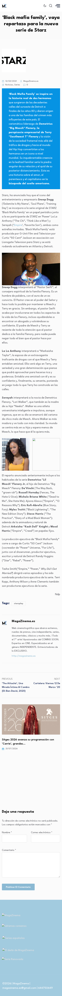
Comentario (9, 850)
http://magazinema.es (24, 656)
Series (17, 85)
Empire (18, 225)
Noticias (9, 85)
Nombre (7, 832)
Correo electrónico (41, 832)
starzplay (18, 604)
